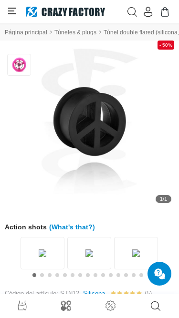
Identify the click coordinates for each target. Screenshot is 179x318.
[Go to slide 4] (57, 275)
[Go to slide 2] (42, 275)
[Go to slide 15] (141, 275)
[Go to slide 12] (118, 275)
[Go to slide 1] (34, 275)
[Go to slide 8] (88, 275)
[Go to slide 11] (111, 275)
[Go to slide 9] (95, 275)
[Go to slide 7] (80, 275)
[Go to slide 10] (103, 275)
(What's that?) (72, 227)
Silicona (94, 293)
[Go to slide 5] (65, 275)
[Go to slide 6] (72, 275)
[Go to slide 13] (126, 275)
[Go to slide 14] (134, 275)
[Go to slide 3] (50, 275)
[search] (155, 306)
